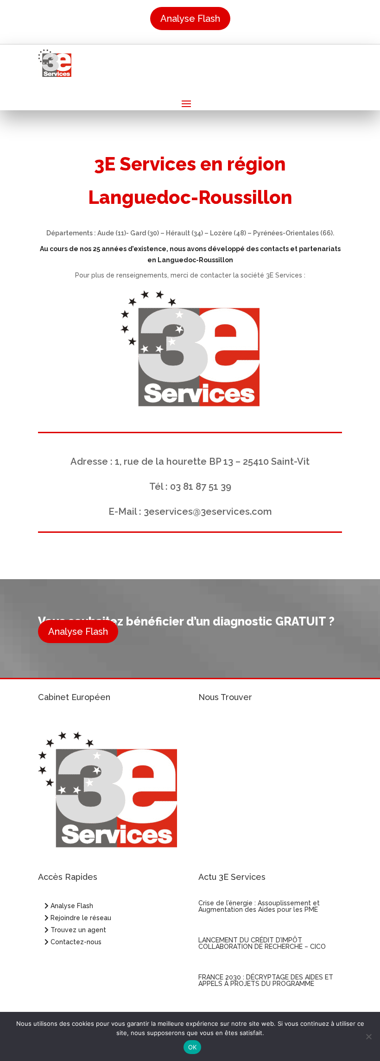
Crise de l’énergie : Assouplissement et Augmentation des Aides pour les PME (259, 906)
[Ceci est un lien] (54, 74)
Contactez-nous (75, 942)
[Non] (368, 1036)
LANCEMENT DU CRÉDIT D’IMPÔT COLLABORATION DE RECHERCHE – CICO (262, 943)
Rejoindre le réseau (80, 918)
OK (192, 1047)
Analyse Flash (190, 18)
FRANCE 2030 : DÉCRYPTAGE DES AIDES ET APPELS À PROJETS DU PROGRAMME (265, 980)
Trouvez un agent (78, 930)
